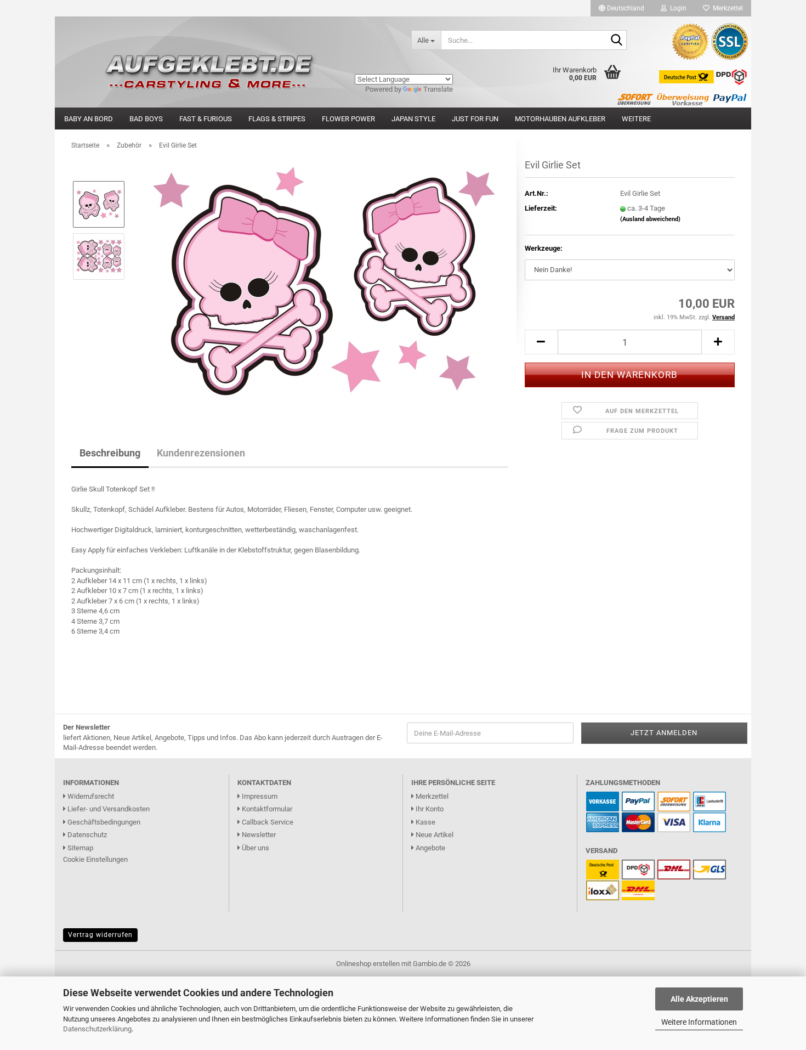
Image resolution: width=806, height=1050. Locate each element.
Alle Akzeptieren (699, 999)
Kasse (424, 822)
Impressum (258, 796)
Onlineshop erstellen (368, 963)
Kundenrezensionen (201, 453)
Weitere (636, 119)
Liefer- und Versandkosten (108, 809)
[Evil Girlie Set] (321, 282)
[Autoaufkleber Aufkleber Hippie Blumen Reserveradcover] (229, 39)
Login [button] (676, 8)
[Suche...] (616, 40)
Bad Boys (146, 119)
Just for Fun (475, 119)
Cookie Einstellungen (95, 859)
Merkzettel (726, 8)
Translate (438, 89)
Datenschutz (86, 835)
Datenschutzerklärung (97, 1029)
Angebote (429, 848)
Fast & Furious (205, 119)
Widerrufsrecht (90, 796)
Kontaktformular (266, 809)
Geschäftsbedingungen (103, 822)
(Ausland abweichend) (650, 219)
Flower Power (348, 119)
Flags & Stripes (276, 119)
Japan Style (413, 119)
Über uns (254, 848)
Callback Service (266, 822)
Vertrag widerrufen (100, 935)
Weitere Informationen (699, 1022)
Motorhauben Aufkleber (560, 119)
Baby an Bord (88, 119)
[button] (621, 8)
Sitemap (79, 848)
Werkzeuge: (544, 248)
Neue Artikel (433, 835)
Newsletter (258, 835)
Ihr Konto (429, 809)
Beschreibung (110, 453)
